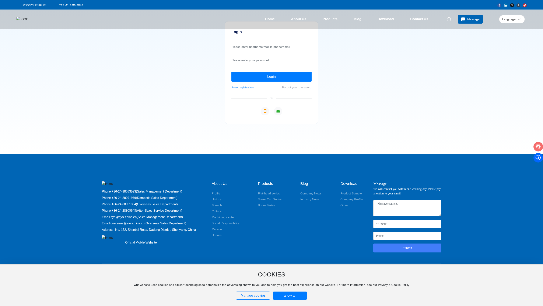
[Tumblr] (518, 5)
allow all (290, 295)
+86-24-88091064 (124, 204)
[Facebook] (499, 5)
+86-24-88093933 (71, 4)
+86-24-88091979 (124, 198)
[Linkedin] (506, 5)
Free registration (242, 87)
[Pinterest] (525, 5)
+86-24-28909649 (124, 210)
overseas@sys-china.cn (127, 223)
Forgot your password (297, 87)
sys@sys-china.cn (34, 4)
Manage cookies (253, 295)
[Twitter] (512, 5)
